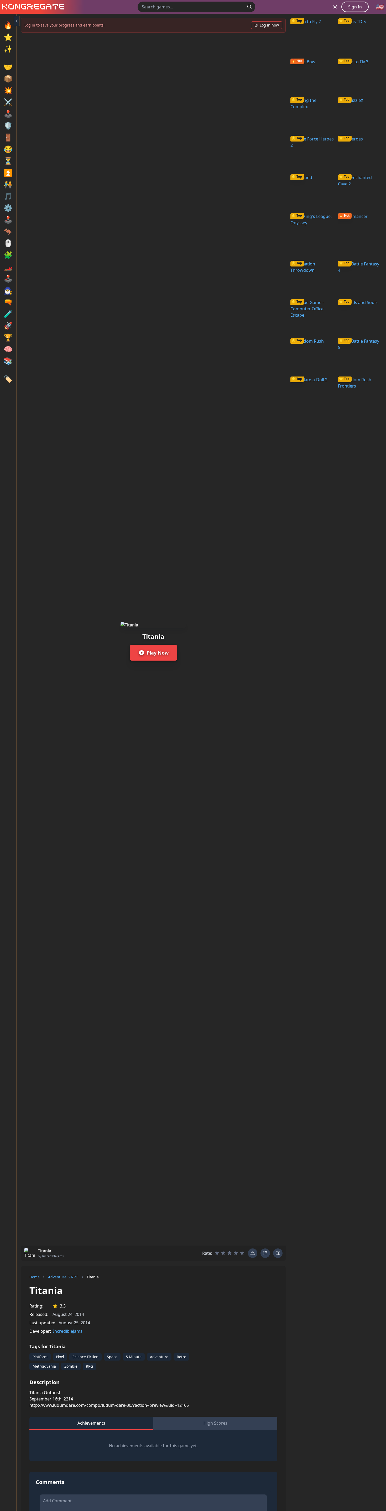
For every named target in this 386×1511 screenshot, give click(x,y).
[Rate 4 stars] (235, 1253)
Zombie (70, 1366)
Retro (181, 1356)
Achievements (91, 1423)
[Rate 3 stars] (229, 1253)
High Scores (215, 1423)
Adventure (159, 1356)
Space (112, 1356)
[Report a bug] (252, 1253)
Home (34, 1276)
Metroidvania (44, 1366)
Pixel (60, 1356)
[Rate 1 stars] (217, 1253)
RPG (89, 1366)
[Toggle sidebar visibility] (17, 21)
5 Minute (134, 1356)
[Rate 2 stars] (223, 1253)
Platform (40, 1356)
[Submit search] (249, 7)
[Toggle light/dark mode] (335, 7)
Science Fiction (85, 1356)
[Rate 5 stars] (242, 1253)
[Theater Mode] (278, 1253)
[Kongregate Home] (32, 6)
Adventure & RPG (63, 1276)
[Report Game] (265, 1253)
